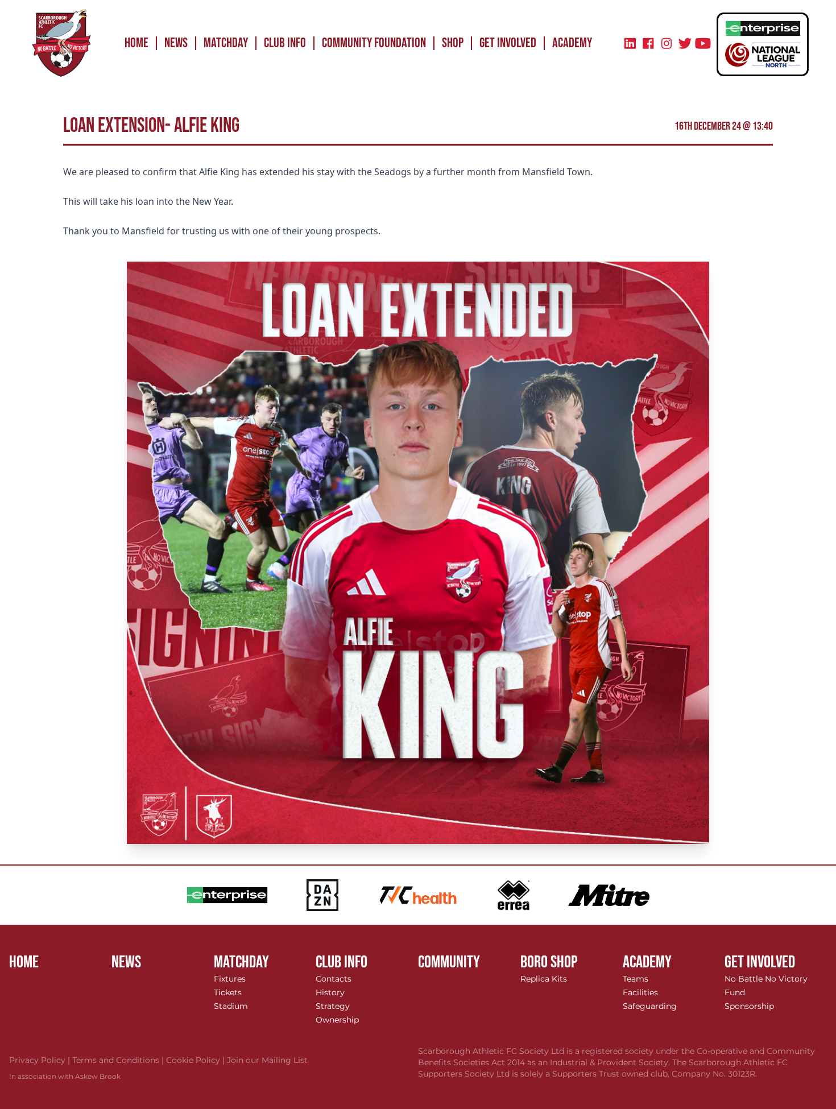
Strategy (333, 1006)
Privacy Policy (40, 1060)
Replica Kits (543, 979)
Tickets (228, 992)
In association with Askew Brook (65, 1076)
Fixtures (230, 979)
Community (449, 962)
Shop (452, 43)
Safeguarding (650, 1006)
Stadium (231, 1006)
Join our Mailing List (267, 1060)
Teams (635, 979)
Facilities (640, 992)
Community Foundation (374, 43)
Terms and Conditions (119, 1060)
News (176, 43)
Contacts (333, 979)
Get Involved (507, 43)
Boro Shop (549, 962)
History (330, 992)
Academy (572, 43)
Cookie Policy (196, 1060)
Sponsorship (749, 1006)
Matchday (226, 43)
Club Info (285, 43)
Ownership (337, 1020)
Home (136, 43)
